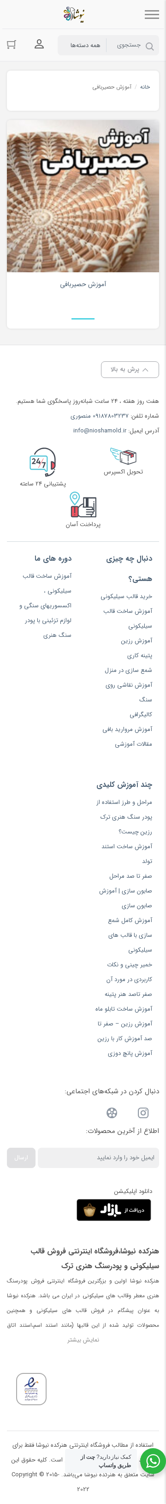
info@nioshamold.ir (99, 431)
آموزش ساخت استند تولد (126, 854)
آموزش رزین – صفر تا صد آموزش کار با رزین (125, 1031)
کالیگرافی (141, 714)
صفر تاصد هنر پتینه (128, 994)
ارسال (21, 1157)
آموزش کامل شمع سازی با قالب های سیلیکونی (130, 935)
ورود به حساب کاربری (39, 44)
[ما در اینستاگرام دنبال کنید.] (143, 1115)
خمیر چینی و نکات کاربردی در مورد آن (129, 972)
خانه (145, 87)
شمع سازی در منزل (128, 670)
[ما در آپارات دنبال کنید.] (112, 1115)
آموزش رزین (136, 641)
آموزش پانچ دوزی (130, 1053)
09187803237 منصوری (100, 416)
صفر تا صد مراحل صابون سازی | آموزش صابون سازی (125, 891)
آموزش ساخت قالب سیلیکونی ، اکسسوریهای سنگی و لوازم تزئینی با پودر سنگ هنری (45, 605)
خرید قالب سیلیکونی (126, 596)
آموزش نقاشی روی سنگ (129, 692)
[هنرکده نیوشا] (75, 14)
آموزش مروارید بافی (127, 729)
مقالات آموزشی (133, 744)
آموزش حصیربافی (83, 284)
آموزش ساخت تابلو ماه (123, 1009)
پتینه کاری (139, 655)
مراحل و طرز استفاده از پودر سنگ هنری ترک (124, 809)
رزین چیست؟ (135, 832)
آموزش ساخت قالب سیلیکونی (127, 618)
